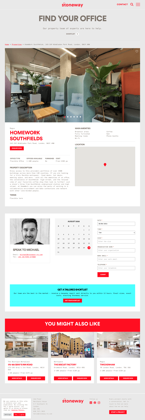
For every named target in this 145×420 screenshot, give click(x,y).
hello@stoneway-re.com (42, 414)
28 (79, 248)
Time (99, 229)
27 (74, 248)
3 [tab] (71, 116)
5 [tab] (77, 116)
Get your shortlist (72, 300)
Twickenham (107, 365)
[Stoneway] (72, 4)
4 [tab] (74, 116)
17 (58, 243)
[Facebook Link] (95, 403)
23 (89, 243)
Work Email (102, 256)
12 (69, 239)
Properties (17, 44)
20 (74, 243)
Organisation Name (105, 247)
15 (84, 239)
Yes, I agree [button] (19, 414)
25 (63, 248)
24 (58, 248)
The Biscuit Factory (65, 365)
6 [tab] (80, 116)
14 (79, 239)
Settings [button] (8, 414)
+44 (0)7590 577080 (27, 257)
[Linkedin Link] (91, 403)
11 (63, 239)
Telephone (102, 264)
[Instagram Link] (99, 403)
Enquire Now (17, 148)
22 (84, 243)
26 (69, 248)
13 (74, 239)
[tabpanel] (72, 85)
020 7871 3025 (39, 411)
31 (58, 252)
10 (58, 239)
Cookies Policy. (18, 410)
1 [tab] (64, 116)
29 (84, 248)
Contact (122, 4)
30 (89, 248)
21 (79, 243)
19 (69, 243)
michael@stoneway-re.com (31, 255)
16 (89, 239)
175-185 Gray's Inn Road (20, 365)
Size (99, 238)
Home (7, 44)
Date (99, 220)
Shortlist (72, 34)
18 (63, 243)
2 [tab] (67, 116)
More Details (17, 378)
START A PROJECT (118, 412)
